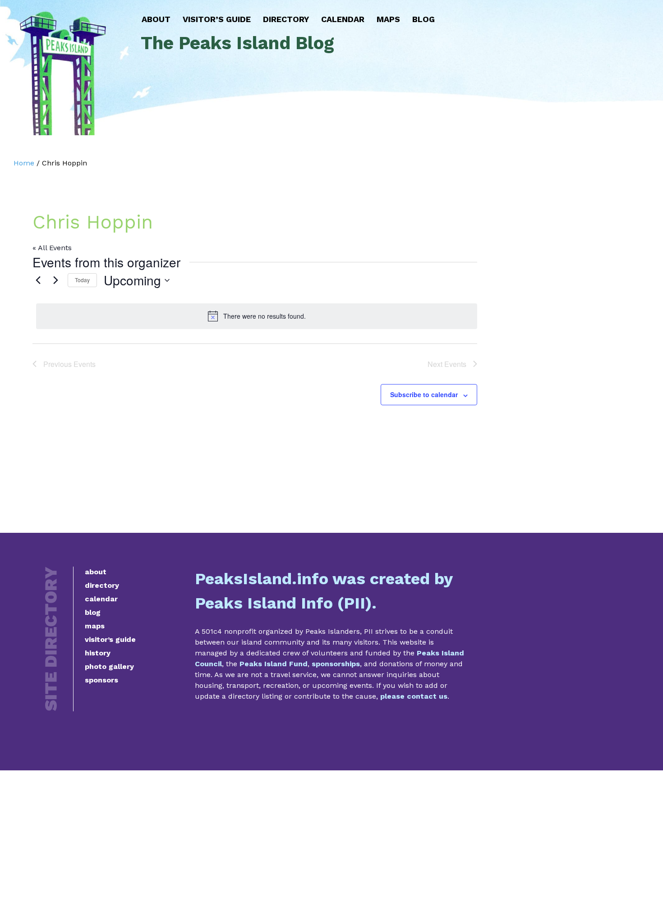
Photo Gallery (109, 666)
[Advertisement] (331, 841)
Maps (388, 19)
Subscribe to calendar (424, 394)
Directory (286, 19)
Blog (423, 19)
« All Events (52, 247)
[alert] (256, 316)
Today (82, 280)
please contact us (413, 696)
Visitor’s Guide (217, 19)
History (97, 653)
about (95, 572)
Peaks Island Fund (273, 663)
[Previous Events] (37, 280)
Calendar (342, 19)
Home (24, 163)
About (156, 19)
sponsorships (336, 663)
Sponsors (101, 680)
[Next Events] (55, 280)
